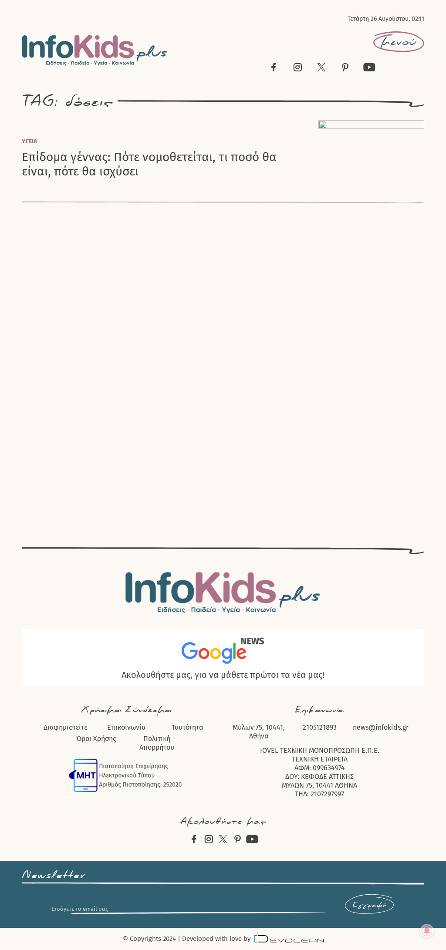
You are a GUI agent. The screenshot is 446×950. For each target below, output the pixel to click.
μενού (399, 41)
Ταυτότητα (187, 727)
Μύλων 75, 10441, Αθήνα (259, 731)
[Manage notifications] (427, 931)
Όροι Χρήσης (96, 738)
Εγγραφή (369, 905)
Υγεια (29, 141)
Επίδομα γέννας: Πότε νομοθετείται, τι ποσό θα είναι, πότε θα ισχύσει (149, 164)
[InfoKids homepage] (95, 50)
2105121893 (320, 727)
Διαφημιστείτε (65, 727)
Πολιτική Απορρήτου (156, 742)
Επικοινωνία (126, 727)
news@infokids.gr (381, 727)
